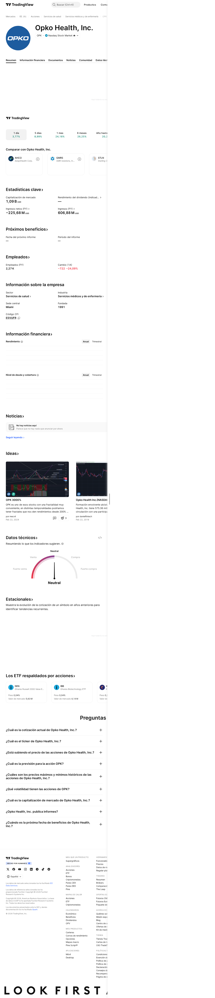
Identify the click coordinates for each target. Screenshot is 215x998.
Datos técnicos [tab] (104, 60)
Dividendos (71, 920)
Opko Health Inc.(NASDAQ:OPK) (96, 499)
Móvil (68, 954)
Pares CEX (71, 883)
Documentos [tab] (55, 60)
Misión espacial (103, 917)
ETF (67, 873)
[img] (74, 35)
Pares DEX (71, 886)
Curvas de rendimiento (76, 935)
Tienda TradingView (105, 939)
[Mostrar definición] (37, 197)
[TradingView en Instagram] (25, 869)
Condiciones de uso (105, 954)
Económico (71, 913)
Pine (68, 889)
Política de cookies (105, 964)
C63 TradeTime (103, 945)
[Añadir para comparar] (37, 159)
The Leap (100, 889)
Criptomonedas (73, 879)
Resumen (100, 879)
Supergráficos (72, 861)
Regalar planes (103, 870)
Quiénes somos (103, 913)
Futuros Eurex (102, 901)
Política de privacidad (106, 960)
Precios (99, 864)
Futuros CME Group (105, 898)
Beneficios (71, 917)
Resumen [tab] (11, 60)
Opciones (70, 939)
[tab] (86, 342)
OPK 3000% (13, 499)
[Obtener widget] (100, 538)
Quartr (34, 909)
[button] (98, 5)
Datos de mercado (105, 867)
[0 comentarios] (54, 518)
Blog (98, 920)
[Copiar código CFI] (19, 318)
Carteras (70, 932)
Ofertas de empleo (105, 926)
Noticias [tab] (71, 60)
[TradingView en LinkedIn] (31, 869)
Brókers (100, 883)
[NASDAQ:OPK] (9, 494)
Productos (90, 4)
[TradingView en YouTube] (20, 869)
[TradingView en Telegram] (37, 869)
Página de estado (104, 977)
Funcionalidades (104, 861)
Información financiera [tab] (32, 60)
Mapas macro (72, 942)
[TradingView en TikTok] (43, 869)
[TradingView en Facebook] (14, 869)
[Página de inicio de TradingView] (19, 5)
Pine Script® (72, 945)
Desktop (70, 957)
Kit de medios (102, 930)
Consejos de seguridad (107, 970)
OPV (68, 923)
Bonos (69, 876)
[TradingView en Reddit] (49, 869)
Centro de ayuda (104, 923)
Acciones (70, 870)
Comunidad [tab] (85, 60)
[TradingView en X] (8, 869)
